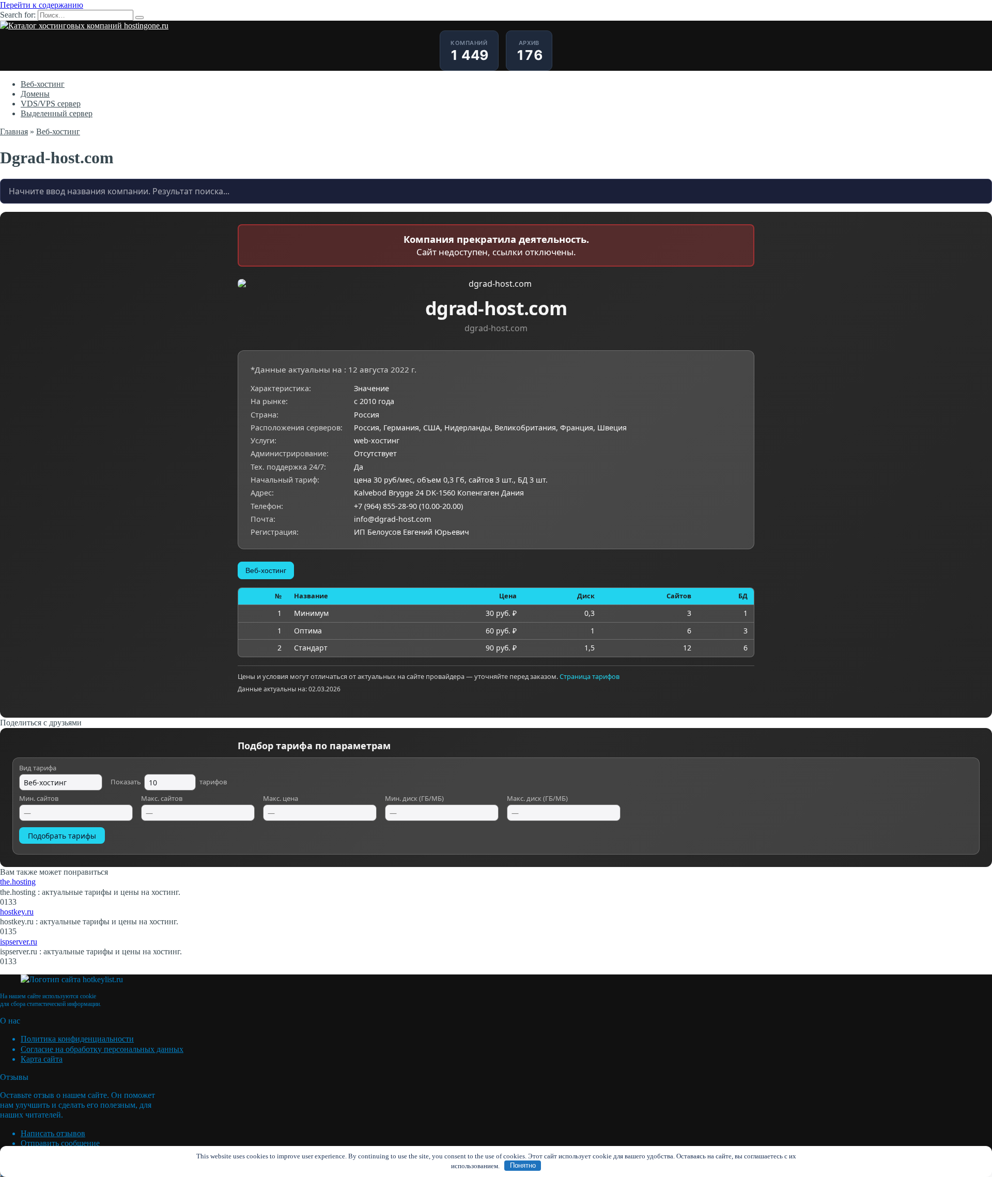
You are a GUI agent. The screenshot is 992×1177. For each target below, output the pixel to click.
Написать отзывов (53, 1133)
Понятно (523, 1165)
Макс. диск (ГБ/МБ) (537, 799)
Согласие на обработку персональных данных (102, 1049)
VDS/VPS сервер (51, 103)
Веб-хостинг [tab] (265, 570)
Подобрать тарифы (62, 836)
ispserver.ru (18, 941)
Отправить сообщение (60, 1143)
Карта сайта (42, 1059)
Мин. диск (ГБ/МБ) (414, 799)
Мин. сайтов (38, 799)
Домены (35, 93)
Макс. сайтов (161, 799)
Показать (169, 781)
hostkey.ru (17, 911)
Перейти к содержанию (41, 5)
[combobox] (496, 191)
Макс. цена (280, 799)
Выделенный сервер (56, 113)
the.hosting (18, 881)
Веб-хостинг (43, 84)
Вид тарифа (37, 768)
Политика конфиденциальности (77, 1038)
